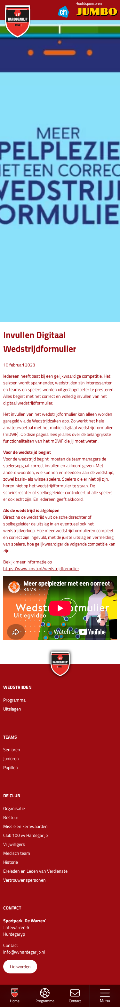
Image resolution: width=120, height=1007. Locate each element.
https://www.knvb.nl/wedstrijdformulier (41, 568)
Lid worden (20, 966)
